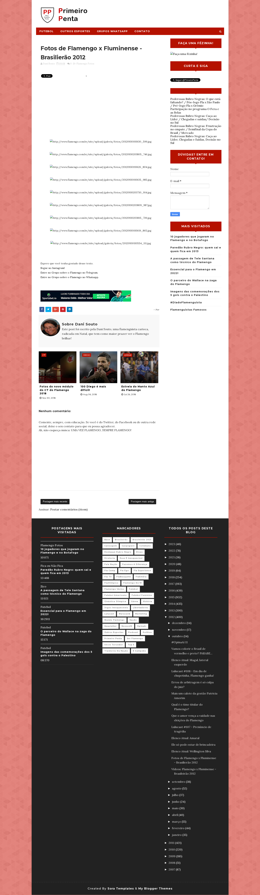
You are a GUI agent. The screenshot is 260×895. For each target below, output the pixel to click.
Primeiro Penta (113, 638)
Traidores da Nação (116, 651)
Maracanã (124, 614)
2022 (172, 550)
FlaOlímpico (111, 583)
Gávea (134, 601)
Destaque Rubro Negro (117, 552)
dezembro (179, 623)
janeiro (177, 835)
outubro (178, 636)
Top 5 (131, 645)
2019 (172, 570)
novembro (179, 629)
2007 (172, 869)
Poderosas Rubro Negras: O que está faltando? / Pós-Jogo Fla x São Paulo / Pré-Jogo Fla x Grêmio (195, 102)
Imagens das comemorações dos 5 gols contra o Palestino (66, 653)
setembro (179, 781)
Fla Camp (109, 570)
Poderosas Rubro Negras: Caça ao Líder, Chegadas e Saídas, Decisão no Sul (195, 139)
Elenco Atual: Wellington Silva (191, 751)
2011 (172, 843)
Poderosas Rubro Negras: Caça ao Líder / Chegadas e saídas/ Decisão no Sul (194, 119)
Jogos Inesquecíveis (116, 607)
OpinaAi (141, 626)
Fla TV (108, 577)
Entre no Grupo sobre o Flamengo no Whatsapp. (70, 277)
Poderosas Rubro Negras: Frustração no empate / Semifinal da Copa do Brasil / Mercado (195, 129)
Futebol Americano (115, 595)
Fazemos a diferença (134, 564)
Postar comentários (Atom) (69, 509)
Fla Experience (142, 570)
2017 (172, 583)
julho (175, 795)
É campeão (139, 651)
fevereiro (178, 828)
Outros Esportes (75, 31)
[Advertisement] (159, 12)
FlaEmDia (141, 577)
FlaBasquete (123, 577)
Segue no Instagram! (53, 268)
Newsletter (110, 626)
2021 (172, 557)
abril (175, 815)
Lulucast (109, 614)
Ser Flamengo (135, 638)
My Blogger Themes (155, 888)
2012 (172, 617)
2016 (172, 590)
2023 (172, 544)
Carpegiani (128, 546)
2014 (172, 603)
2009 (172, 856)
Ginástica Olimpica (115, 601)
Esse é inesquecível (131, 558)
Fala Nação (110, 564)
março (177, 821)
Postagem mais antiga (142, 501)
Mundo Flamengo (114, 620)
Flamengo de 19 (132, 583)
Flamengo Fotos (85, 63)
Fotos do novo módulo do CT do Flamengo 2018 (57, 390)
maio (175, 808)
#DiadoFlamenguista (186, 302)
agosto (177, 788)
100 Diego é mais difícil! (93, 388)
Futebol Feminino (142, 595)
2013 (172, 610)
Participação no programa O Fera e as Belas (194, 110)
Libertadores (140, 607)
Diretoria (109, 558)
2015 (172, 597)
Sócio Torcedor (113, 645)
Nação (133, 620)
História (147, 601)
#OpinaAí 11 (179, 642)
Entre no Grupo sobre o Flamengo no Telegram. (69, 272)
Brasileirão (121, 540)
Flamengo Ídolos (114, 589)
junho (176, 801)
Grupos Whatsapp (112, 31)
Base (107, 540)
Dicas (139, 552)
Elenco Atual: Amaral (185, 738)
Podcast (133, 632)
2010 (172, 849)
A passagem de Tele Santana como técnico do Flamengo (63, 592)
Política (147, 632)
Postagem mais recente (55, 501)
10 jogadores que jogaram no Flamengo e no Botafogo (62, 551)
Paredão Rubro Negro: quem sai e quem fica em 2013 (66, 571)
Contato (142, 31)
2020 (172, 564)
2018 (172, 577)
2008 (172, 862)
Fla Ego (124, 570)
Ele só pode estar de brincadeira (193, 744)
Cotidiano (145, 546)
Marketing (141, 614)
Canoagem (110, 546)
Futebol (46, 31)
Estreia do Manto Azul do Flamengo (138, 388)
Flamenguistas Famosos (188, 309)
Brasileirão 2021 (141, 540)
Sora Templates (121, 888)
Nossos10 (127, 626)
